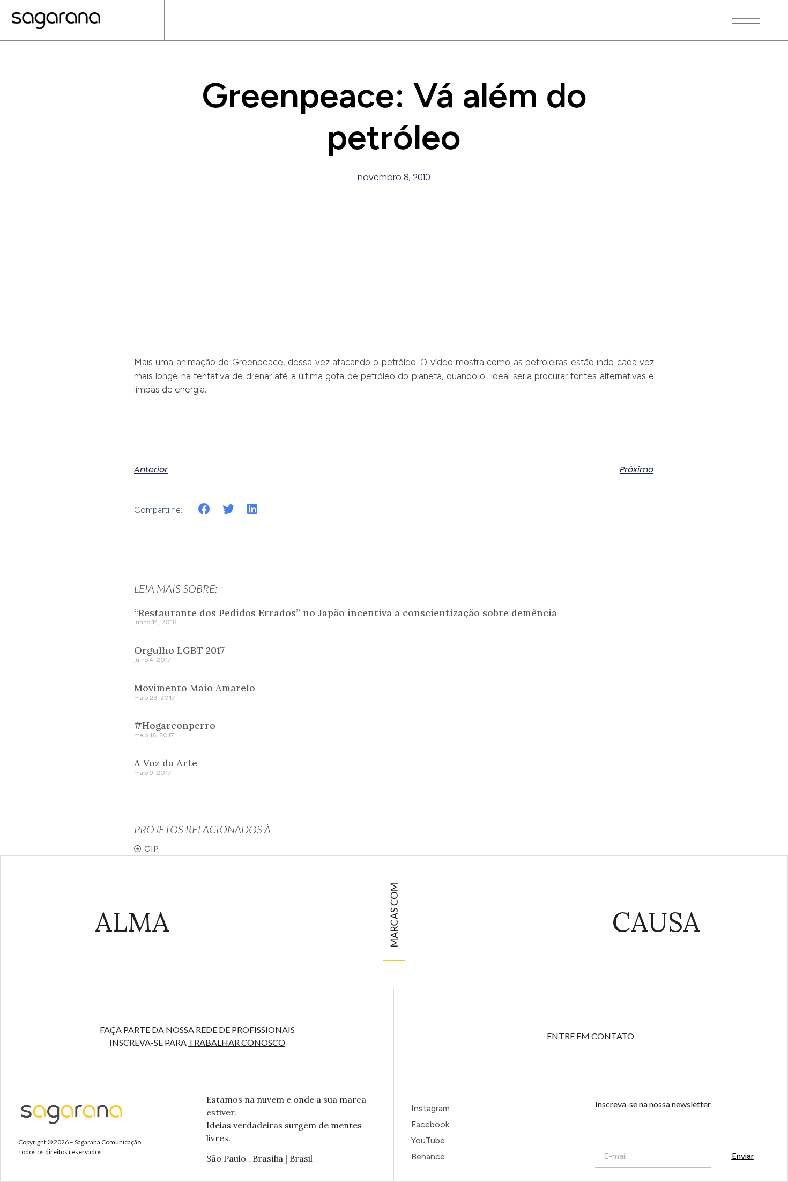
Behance (428, 1156)
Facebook (430, 1124)
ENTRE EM (590, 1036)
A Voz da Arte (165, 763)
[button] (204, 509)
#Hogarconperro (174, 725)
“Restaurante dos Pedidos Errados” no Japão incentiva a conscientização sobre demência (345, 613)
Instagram (430, 1108)
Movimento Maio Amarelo (194, 688)
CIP (151, 849)
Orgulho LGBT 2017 (179, 650)
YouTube (428, 1140)
